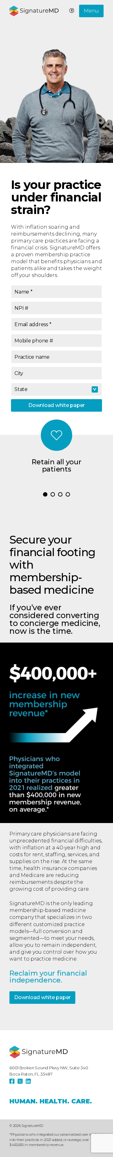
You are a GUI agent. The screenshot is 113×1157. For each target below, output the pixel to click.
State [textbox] (21, 389)
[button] (45, 494)
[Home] (38, 1052)
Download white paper (56, 405)
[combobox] (56, 389)
